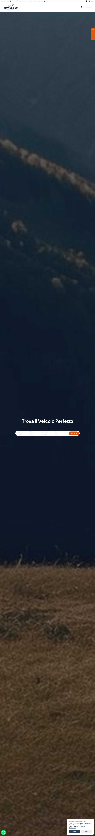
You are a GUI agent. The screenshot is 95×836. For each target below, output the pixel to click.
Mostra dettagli (72, 827)
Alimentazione (45, 432)
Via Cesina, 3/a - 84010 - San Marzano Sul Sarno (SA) (24, 1)
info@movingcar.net (43, 1)
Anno (56, 432)
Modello (31, 432)
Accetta (74, 831)
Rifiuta (86, 831)
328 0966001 (5, 1)
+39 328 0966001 (87, 7)
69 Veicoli (74, 433)
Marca (18, 432)
